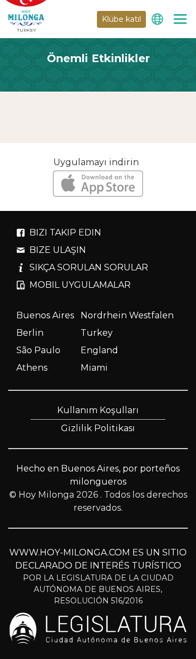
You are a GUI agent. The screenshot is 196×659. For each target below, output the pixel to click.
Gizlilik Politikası (98, 428)
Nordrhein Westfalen (127, 315)
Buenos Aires (45, 315)
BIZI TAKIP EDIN (65, 232)
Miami (94, 367)
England (99, 350)
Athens (31, 367)
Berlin (30, 333)
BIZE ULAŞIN (57, 250)
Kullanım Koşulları (98, 410)
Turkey (97, 333)
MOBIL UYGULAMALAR (80, 285)
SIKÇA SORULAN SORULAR (88, 267)
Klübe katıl (121, 19)
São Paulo (38, 350)
